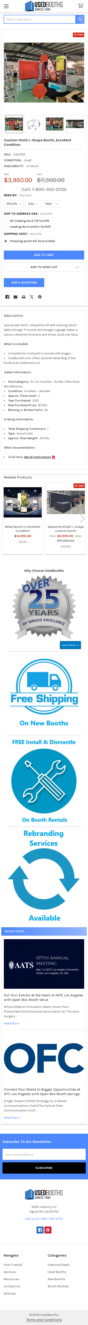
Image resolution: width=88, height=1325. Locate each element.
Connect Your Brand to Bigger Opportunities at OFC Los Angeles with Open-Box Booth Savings (42, 1091)
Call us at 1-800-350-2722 (44, 1219)
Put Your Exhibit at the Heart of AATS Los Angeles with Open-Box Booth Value (43, 997)
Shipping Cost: (23, 234)
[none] (44, 73)
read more (11, 1023)
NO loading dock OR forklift (29, 221)
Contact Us (12, 1286)
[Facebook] (7, 296)
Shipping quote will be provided (32, 241)
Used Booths (57, 1272)
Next (82, 519)
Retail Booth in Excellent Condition (22, 529)
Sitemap (10, 1293)
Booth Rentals (58, 1286)
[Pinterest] (39, 296)
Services (10, 1272)
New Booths (56, 1279)
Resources (11, 1279)
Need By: (18, 195)
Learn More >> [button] (70, 645)
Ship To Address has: (28, 214)
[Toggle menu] (6, 6)
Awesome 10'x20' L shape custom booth (66, 529)
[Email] (15, 296)
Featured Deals (59, 1265)
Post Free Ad (13, 1265)
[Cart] (81, 6)
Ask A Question (24, 282)
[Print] (23, 296)
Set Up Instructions (37, 457)
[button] (44, 267)
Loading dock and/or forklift (30, 227)
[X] (31, 296)
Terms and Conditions (44, 1320)
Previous (5, 519)
